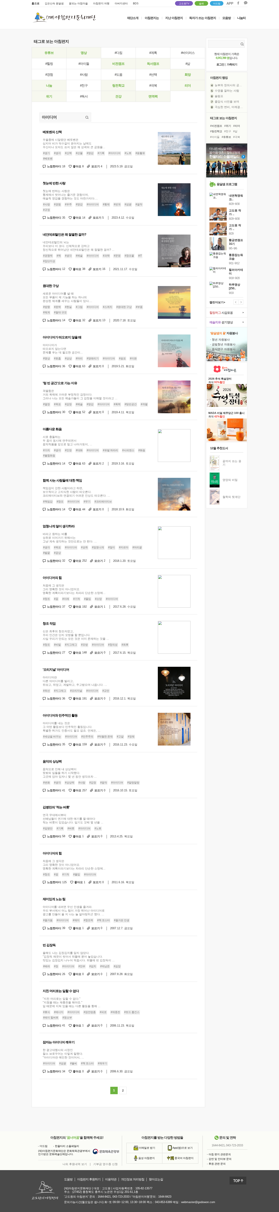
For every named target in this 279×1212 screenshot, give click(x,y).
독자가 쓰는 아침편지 (202, 18)
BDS (135, 3)
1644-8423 (164, 1196)
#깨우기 (102, 1063)
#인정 (68, 450)
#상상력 (69, 782)
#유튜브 (226, 137)
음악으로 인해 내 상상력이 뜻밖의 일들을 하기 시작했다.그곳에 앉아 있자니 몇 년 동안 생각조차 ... (70, 773)
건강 (118, 96)
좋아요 (78, 166)
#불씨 (73, 1063)
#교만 (105, 690)
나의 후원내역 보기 (75, 1164)
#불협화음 (49, 455)
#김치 (92, 966)
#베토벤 (48, 158)
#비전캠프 (216, 125)
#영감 (90, 153)
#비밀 (57, 644)
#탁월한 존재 (105, 736)
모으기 (96, 166)
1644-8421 (218, 1145)
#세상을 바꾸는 (52, 736)
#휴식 (46, 1012)
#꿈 (56, 598)
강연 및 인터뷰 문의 (220, 1159)
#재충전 (115, 1012)
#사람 (84, 74)
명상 (84, 53)
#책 (59, 255)
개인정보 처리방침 (132, 1179)
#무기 (87, 501)
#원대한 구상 (124, 307)
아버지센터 (121, 3)
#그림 (79, 307)
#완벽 (57, 307)
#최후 (125, 644)
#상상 (68, 358)
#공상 (57, 552)
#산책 (68, 153)
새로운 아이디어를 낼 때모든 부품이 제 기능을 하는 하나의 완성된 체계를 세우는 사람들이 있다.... (67, 297)
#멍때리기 (93, 358)
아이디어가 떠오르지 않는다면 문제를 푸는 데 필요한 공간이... (63, 348)
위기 (49, 96)
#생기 (46, 153)
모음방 (226, 18)
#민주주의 (87, 736)
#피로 (103, 1012)
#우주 (68, 204)
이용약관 (110, 1179)
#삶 (187, 63)
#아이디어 (115, 153)
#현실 (68, 307)
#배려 (46, 966)
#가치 (46, 450)
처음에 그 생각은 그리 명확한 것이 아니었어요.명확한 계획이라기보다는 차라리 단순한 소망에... (74, 589)
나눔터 (241, 18)
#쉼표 (122, 358)
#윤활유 (140, 153)
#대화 (79, 450)
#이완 (133, 358)
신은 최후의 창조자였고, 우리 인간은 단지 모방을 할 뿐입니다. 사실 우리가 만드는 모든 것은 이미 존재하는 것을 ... (76, 635)
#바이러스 (188, 53)
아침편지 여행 (101, 3)
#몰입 (87, 598)
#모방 (84, 644)
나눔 (49, 85)
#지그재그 (71, 644)
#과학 (106, 255)
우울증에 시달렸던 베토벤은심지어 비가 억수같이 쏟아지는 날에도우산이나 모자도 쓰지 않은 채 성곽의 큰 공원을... (74, 143)
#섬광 (128, 204)
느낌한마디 (56, 166)
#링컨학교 (216, 131)
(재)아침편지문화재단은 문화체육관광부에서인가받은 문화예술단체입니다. (64, 1152)
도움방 (68, 1179)
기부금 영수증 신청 (105, 1164)
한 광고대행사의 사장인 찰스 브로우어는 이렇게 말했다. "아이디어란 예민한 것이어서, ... (63, 1053)
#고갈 (120, 736)
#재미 (76, 920)
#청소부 (67, 1017)
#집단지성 (49, 261)
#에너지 (58, 1012)
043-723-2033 (234, 1145)
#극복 (153, 85)
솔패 (201, 3)
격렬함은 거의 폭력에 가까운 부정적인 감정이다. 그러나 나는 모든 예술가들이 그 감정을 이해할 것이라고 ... (80, 394)
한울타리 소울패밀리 (67, 1146)
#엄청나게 (98, 547)
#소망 (98, 598)
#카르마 (123, 547)
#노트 (128, 153)
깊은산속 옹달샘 (54, 3)
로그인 (220, 64)
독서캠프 (153, 63)
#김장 (117, 966)
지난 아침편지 (174, 18)
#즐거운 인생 (121, 920)
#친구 (84, 85)
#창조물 (129, 255)
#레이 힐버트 (50, 1017)
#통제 (106, 204)
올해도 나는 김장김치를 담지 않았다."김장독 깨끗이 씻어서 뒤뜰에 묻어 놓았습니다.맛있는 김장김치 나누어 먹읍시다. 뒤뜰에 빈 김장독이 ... (79, 956)
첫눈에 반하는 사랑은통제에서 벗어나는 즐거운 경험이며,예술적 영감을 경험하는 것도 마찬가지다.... (70, 194)
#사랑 (46, 204)
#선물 (79, 153)
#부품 (139, 307)
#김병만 (48, 828)
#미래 (65, 598)
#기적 (76, 598)
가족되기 (232, 64)
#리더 (236, 125)
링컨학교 (118, 85)
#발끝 (46, 552)
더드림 (216, 3)
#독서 (84, 96)
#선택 (153, 74)
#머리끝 (137, 547)
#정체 (131, 736)
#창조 (60, 501)
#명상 (46, 358)
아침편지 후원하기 (88, 1179)
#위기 (227, 125)
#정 (56, 966)
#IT (140, 255)
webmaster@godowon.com (198, 1202)
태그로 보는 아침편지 (223, 118)
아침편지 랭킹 (219, 77)
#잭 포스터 (103, 920)
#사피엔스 (128, 450)
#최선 (46, 690)
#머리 (79, 358)
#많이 (111, 547)
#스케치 (107, 307)
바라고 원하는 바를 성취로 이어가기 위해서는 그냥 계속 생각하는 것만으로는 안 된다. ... (70, 537)
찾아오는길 (156, 1179)
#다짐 (118, 53)
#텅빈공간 (131, 404)
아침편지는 (152, 18)
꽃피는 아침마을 (78, 3)
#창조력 (88, 920)
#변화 (46, 782)
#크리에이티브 (103, 501)
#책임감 (48, 501)
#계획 (153, 53)
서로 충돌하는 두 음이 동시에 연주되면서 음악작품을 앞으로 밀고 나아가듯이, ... (67, 440)
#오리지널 (76, 690)
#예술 (79, 255)
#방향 (46, 307)
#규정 (46, 209)
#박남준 (105, 966)
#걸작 (139, 204)
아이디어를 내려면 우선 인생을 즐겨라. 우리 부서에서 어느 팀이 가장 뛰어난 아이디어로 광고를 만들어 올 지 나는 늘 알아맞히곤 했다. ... (74, 910)
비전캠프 (118, 63)
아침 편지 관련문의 (220, 1154)
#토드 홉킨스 (132, 1012)
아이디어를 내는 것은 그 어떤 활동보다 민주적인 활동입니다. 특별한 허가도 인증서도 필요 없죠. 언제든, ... (71, 727)
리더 (188, 85)
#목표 (57, 404)
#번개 (117, 204)
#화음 (141, 450)
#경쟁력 (48, 255)
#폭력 (117, 404)
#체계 (46, 312)
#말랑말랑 (133, 782)
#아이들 (83, 63)
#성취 (84, 547)
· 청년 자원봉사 (220, 339)
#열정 (46, 404)
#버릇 (71, 828)
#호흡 (57, 358)
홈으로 (35, 3)
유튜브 (49, 53)
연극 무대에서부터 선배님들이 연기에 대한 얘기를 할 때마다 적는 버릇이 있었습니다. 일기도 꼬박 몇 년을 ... (73, 818)
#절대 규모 (60, 312)
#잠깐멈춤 (90, 1012)
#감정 (68, 404)
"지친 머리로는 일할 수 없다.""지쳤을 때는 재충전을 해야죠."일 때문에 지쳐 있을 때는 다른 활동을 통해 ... (71, 1002)
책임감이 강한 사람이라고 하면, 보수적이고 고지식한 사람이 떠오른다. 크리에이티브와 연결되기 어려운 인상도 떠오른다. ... (76, 492)
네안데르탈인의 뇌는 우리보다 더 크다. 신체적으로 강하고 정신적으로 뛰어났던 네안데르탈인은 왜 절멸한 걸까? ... (78, 246)
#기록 (101, 153)
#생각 (57, 153)
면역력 (153, 96)
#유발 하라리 (110, 450)
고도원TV (184, 3)
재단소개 (132, 18)
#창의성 (112, 644)
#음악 (103, 782)
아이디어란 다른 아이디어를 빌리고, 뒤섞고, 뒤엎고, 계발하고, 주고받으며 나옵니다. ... (75, 681)
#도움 (118, 74)
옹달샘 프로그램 (227, 184)
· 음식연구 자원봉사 (222, 349)
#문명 (117, 255)
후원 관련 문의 (217, 1163)
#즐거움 (48, 920)
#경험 (49, 74)
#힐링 (49, 63)
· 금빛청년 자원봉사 (222, 344)
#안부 (81, 966)
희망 (188, 74)
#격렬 (144, 404)
